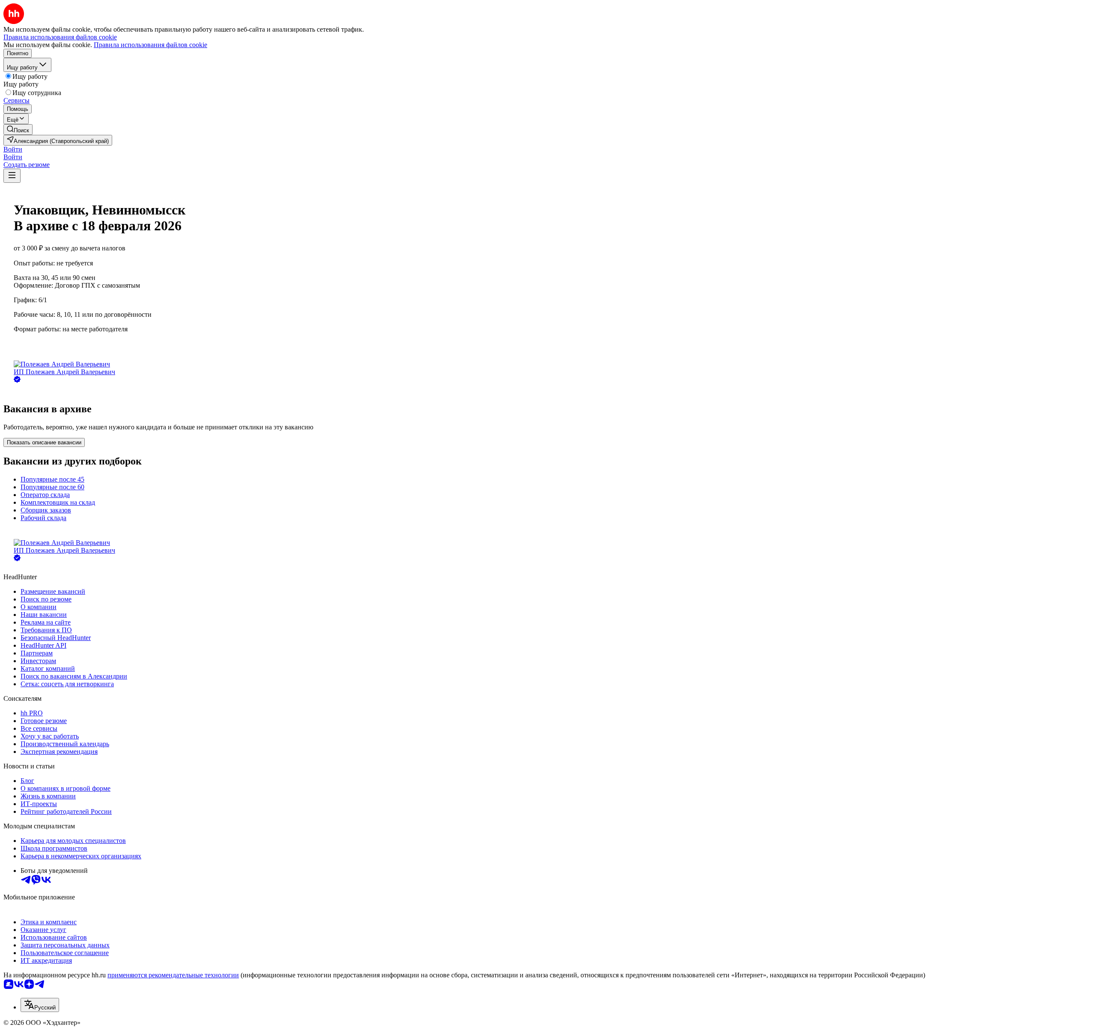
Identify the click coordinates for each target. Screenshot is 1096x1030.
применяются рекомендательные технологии (173, 975)
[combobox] (40, 1005)
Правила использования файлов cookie (150, 44)
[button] (12, 149)
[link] (18, 129)
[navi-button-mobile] (12, 176)
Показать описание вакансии (44, 442)
